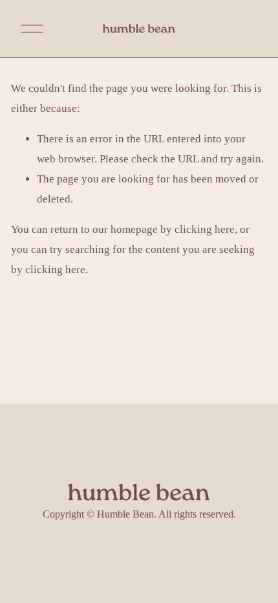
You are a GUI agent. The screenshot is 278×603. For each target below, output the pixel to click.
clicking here (205, 229)
